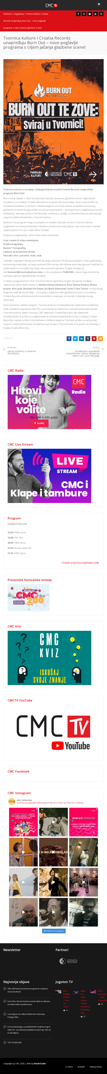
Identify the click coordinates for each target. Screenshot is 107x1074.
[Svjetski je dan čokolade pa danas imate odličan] (53, 852)
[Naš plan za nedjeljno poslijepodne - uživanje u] (23, 882)
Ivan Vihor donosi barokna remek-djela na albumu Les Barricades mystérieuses (29, 1003)
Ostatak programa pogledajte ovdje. (80, 562)
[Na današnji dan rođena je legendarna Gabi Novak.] (23, 852)
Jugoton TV (64, 982)
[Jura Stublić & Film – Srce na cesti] (58, 991)
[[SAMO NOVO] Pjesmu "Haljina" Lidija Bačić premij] (83, 852)
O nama (69, 1066)
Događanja (19, 14)
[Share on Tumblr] (87, 338)
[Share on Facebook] (69, 338)
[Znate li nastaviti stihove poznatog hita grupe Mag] (83, 822)
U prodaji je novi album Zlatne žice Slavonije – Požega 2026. (27, 1015)
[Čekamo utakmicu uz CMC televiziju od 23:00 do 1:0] (83, 912)
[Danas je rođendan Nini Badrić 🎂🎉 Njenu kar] (53, 882)
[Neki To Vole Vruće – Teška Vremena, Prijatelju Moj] (76, 991)
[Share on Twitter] (75, 338)
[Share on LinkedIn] (81, 338)
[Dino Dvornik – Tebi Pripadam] (93, 991)
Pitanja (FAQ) (96, 1066)
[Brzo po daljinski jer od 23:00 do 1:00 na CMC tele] (23, 912)
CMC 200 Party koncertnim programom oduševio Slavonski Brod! (28, 990)
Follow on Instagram (55, 931)
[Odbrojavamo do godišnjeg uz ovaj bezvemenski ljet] (53, 822)
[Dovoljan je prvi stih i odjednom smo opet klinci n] (23, 822)
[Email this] (100, 338)
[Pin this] (94, 338)
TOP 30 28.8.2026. (15, 1042)
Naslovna (7, 14)
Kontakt (81, 1066)
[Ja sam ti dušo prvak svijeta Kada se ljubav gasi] (83, 882)
